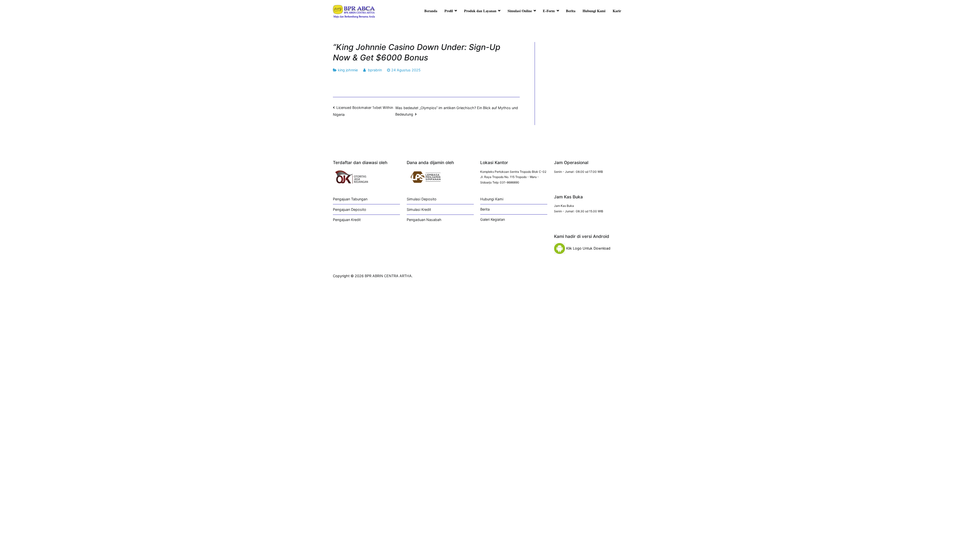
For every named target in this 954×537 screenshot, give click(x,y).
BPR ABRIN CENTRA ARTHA (388, 276)
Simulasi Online (520, 10)
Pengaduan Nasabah (424, 220)
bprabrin (375, 70)
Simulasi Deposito (422, 199)
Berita (570, 10)
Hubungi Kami (594, 10)
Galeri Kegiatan (492, 219)
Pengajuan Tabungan (350, 199)
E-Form (549, 10)
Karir (617, 10)
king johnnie (348, 70)
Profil (448, 10)
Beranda (430, 10)
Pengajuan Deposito (349, 209)
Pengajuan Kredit (347, 220)
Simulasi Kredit (419, 209)
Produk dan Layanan (480, 10)
